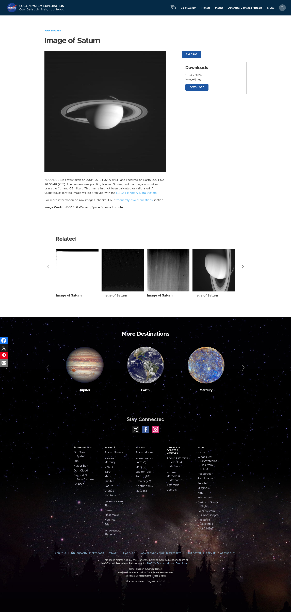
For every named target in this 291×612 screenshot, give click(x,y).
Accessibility (228, 553)
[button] (271, 8)
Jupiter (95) (143, 471)
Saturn (109, 486)
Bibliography (79, 553)
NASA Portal (193, 553)
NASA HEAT (206, 528)
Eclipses (79, 484)
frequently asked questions (134, 200)
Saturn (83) (143, 476)
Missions (203, 488)
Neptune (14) (144, 486)
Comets (172, 489)
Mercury (206, 390)
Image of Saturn (69, 295)
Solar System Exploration (42, 5)
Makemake (112, 515)
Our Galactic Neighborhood (42, 10)
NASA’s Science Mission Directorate (168, 563)
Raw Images (52, 30)
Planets (110, 447)
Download (196, 87)
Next (243, 267)
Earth (145, 390)
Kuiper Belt (81, 465)
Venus (109, 467)
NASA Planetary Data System (136, 192)
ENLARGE (191, 54)
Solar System (82, 447)
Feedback (98, 553)
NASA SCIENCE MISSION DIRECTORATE (160, 553)
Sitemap (211, 553)
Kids (200, 492)
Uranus (109, 490)
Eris (107, 524)
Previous (48, 267)
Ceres (108, 510)
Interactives (205, 497)
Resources (204, 473)
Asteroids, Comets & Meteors (173, 450)
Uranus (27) (143, 481)
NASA (12, 7)
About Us (61, 553)
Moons (140, 447)
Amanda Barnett (153, 569)
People (202, 483)
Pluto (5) (141, 490)
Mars (108, 476)
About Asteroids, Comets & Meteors (178, 462)
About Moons (144, 452)
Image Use (129, 553)
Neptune (110, 495)
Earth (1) (141, 462)
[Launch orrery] (172, 8)
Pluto (108, 505)
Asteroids (173, 485)
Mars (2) (141, 467)
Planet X (110, 534)
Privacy (113, 553)
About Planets (114, 452)
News (201, 452)
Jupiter (84, 390)
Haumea (110, 519)
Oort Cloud (81, 470)
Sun (76, 461)
